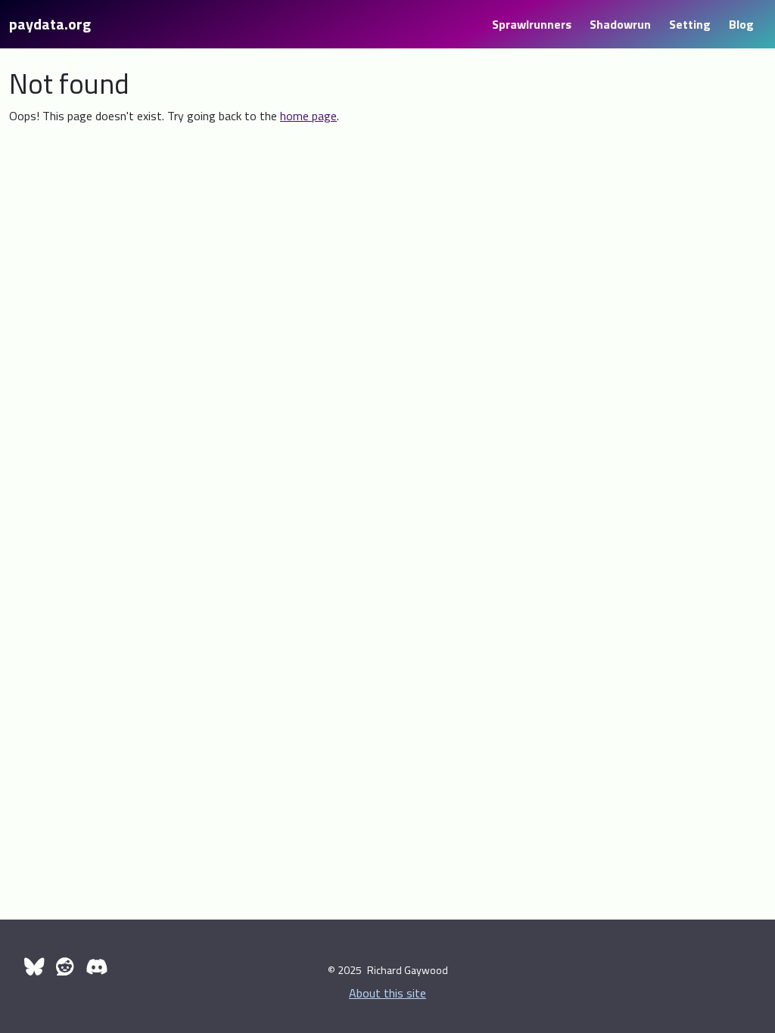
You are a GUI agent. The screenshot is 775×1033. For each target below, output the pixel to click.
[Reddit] (64, 966)
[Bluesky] (34, 966)
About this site (387, 993)
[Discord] (96, 966)
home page (308, 116)
